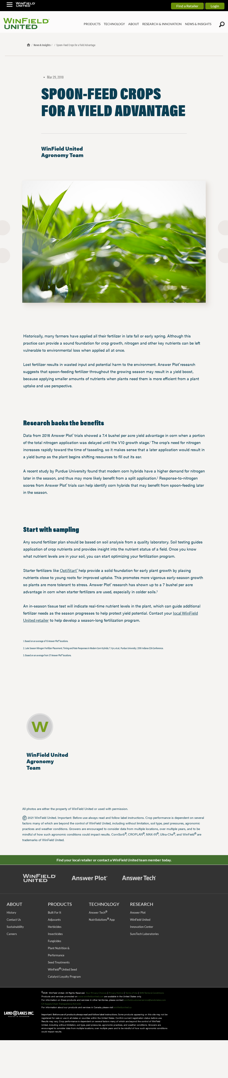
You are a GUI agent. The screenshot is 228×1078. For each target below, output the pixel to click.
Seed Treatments (59, 962)
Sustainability (15, 927)
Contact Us (14, 919)
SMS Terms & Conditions (152, 992)
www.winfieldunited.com (91, 996)
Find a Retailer (187, 6)
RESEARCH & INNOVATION (162, 24)
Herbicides (54, 927)
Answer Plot (138, 912)
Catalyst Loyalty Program (64, 976)
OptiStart (68, 570)
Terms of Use (131, 992)
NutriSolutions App (102, 919)
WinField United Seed (62, 969)
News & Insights (42, 45)
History (11, 912)
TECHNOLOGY (114, 24)
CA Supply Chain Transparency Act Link (61, 1003)
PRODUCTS (92, 24)
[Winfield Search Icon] (222, 24)
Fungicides (54, 941)
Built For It (54, 912)
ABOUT (133, 24)
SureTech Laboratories (144, 934)
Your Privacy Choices (96, 992)
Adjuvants (54, 919)
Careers (12, 934)
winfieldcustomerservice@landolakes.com (145, 1000)
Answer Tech (98, 912)
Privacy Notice (116, 992)
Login (215, 6)
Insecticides (55, 934)
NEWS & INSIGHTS (198, 24)
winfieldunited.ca (122, 1007)
